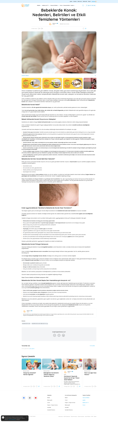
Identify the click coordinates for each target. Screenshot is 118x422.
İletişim (89, 1)
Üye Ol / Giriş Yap (91, 5)
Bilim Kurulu (80, 1)
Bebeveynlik (49, 400)
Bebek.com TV (86, 402)
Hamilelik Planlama (51, 410)
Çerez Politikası (87, 416)
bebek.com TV (45, 5)
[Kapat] (27, 417)
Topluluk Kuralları (74, 416)
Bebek (48, 397)
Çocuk (48, 402)
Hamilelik (49, 407)
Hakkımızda (85, 1)
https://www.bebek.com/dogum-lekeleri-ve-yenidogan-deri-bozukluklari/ (41, 179)
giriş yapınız (32, 348)
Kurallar (93, 345)
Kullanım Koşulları (81, 416)
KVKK (92, 416)
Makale (38, 5)
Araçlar (72, 5)
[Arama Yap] (83, 5)
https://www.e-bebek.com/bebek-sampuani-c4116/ (35, 277)
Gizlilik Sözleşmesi (66, 416)
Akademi (75, 1)
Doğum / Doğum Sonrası (52, 405)
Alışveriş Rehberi (54, 5)
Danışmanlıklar (66, 5)
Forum (61, 5)
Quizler (71, 1)
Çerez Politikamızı (12, 419)
